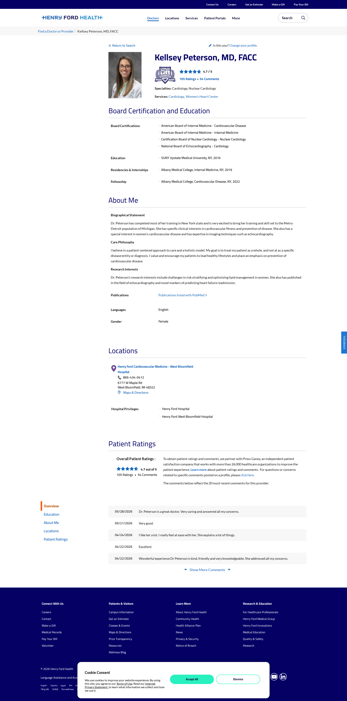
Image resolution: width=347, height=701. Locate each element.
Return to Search (123, 45)
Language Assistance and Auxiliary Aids (65, 677)
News (179, 632)
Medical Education (254, 632)
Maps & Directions (135, 392)
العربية (63, 685)
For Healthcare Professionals (260, 612)
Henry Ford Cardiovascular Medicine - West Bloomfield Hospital (155, 369)
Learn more (198, 470)
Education (51, 514)
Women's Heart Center (202, 96)
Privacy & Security (187, 639)
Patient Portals (215, 18)
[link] (86, 17)
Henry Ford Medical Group (259, 619)
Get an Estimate (254, 4)
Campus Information (121, 612)
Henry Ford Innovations (257, 625)
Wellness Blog (117, 652)
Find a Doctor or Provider (56, 31)
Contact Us (212, 4)
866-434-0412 (133, 377)
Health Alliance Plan (188, 625)
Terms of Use (124, 683)
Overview (51, 505)
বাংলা (70, 685)
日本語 (55, 689)
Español (54, 685)
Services (191, 18)
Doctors (153, 18)
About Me (51, 522)
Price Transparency (120, 639)
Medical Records (52, 632)
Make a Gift (278, 4)
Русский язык (67, 689)
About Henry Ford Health (191, 612)
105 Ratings (187, 79)
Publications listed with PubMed (181, 295)
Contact (46, 619)
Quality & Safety (253, 639)
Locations (172, 18)
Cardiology (176, 96)
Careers (232, 4)
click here (247, 475)
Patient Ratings (56, 539)
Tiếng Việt (45, 689)
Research (248, 645)
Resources (115, 645)
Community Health (187, 619)
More (236, 18)
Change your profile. (243, 45)
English (44, 685)
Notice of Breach (186, 645)
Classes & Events (119, 625)
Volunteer (48, 645)
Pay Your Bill (301, 4)
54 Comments (209, 79)
